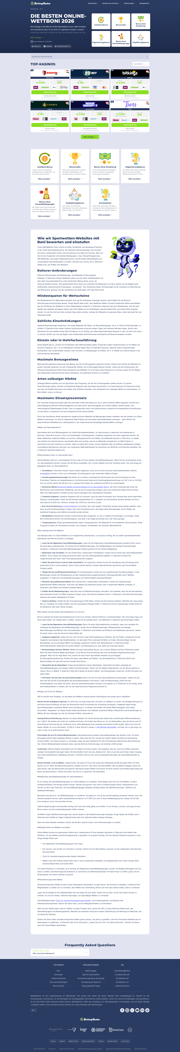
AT (33, 1010)
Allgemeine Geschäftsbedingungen (118, 1049)
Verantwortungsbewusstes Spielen (90, 1049)
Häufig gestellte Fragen (91, 986)
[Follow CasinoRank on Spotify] (142, 1010)
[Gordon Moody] (98, 1030)
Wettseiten (92, 3)
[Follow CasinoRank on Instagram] (127, 1010)
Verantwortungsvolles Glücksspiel (90, 978)
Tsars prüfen (130, 128)
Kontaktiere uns (122, 982)
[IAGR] (83, 1030)
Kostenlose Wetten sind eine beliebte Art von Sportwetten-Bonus (83, 487)
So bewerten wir (122, 978)
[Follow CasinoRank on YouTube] (137, 1010)
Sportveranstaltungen (58, 982)
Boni (58, 971)
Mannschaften (58, 986)
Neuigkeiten (144, 3)
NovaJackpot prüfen (90, 128)
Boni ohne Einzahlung (69, 506)
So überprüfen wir (122, 974)
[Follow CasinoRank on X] (132, 1010)
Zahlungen (58, 974)
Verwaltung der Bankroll (91, 982)
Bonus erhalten (50, 92)
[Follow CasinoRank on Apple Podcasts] (147, 1010)
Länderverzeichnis (58, 978)
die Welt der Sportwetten (107, 727)
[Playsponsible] (72, 1030)
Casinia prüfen (50, 128)
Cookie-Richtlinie (39, 1049)
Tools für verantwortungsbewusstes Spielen (73, 900)
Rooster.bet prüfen (50, 96)
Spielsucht (52, 1049)
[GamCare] (116, 1030)
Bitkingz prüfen (130, 96)
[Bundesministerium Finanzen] (55, 1030)
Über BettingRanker (122, 971)
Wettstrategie (90, 971)
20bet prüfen (90, 96)
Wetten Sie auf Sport (110, 3)
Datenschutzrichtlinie (67, 1049)
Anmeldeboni (45, 473)
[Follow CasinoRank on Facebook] (122, 1010)
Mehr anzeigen (88, 137)
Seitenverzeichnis (122, 986)
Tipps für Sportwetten (91, 974)
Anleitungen (129, 3)
